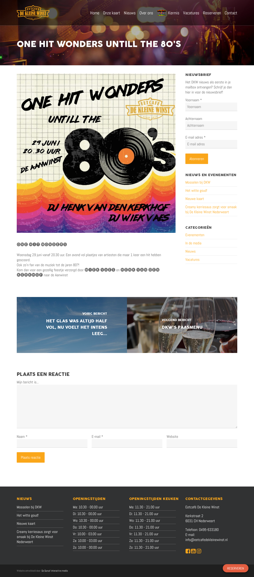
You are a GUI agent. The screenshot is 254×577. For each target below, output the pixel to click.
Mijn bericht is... (28, 382)
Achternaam (193, 118)
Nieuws (190, 251)
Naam (22, 436)
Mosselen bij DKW (197, 182)
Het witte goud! (196, 190)
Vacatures (192, 259)
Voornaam (193, 100)
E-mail (97, 436)
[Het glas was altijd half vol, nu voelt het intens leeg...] (72, 325)
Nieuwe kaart (194, 198)
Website (172, 436)
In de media (193, 243)
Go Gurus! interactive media (54, 570)
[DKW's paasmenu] (182, 325)
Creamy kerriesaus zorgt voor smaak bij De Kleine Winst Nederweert (211, 209)
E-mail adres (195, 137)
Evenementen (194, 234)
